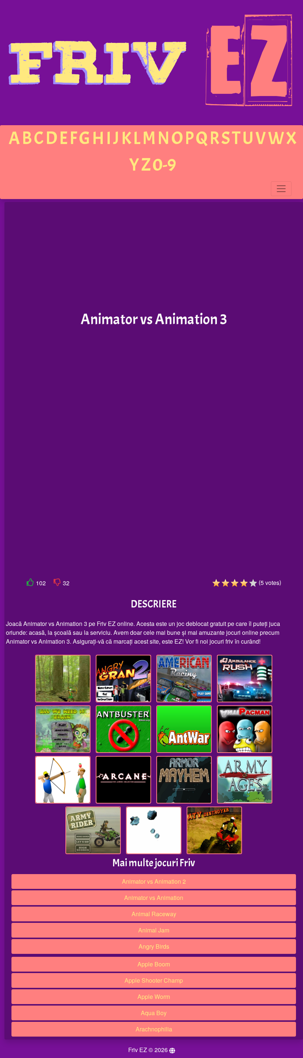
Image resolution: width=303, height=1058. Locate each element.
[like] (30, 583)
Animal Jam (153, 930)
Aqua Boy (154, 1013)
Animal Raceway (154, 914)
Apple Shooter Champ (154, 980)
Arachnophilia (154, 1029)
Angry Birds (154, 946)
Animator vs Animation (153, 897)
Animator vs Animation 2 (154, 881)
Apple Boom (153, 964)
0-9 (164, 165)
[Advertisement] (154, 257)
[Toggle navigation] (281, 188)
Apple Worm (153, 996)
